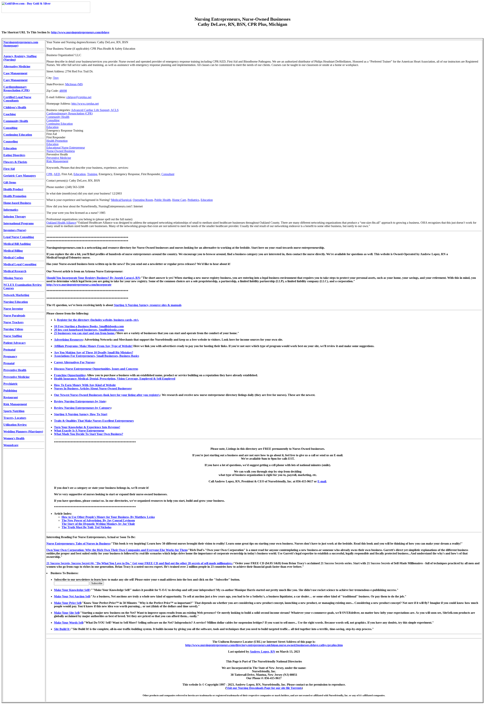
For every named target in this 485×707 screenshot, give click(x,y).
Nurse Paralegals (14, 315)
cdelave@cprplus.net (78, 97)
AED (57, 174)
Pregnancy (10, 356)
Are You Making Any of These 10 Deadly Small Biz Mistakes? (93, 352)
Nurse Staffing (12, 336)
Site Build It (62, 629)
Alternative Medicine (16, 66)
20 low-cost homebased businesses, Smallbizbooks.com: (89, 329)
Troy (56, 77)
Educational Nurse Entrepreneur (65, 147)
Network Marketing (16, 295)
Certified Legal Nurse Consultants (17, 99)
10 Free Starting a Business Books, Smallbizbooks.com (89, 326)
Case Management (15, 73)
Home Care (179, 199)
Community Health (15, 121)
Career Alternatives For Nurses (74, 362)
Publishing (10, 390)
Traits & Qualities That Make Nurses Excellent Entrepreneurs (94, 420)
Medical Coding (13, 257)
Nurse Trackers (13, 322)
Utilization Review (15, 424)
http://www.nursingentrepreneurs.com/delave (80, 32)
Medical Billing (13, 250)
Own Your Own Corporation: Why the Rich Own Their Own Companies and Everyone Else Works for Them (116, 550)
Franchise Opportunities (69, 375)
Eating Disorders (14, 155)
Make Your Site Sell (66, 612)
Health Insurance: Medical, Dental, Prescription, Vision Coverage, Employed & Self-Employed (114, 378)
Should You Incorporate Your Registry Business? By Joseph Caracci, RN (93, 277)
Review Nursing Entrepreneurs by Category (82, 407)
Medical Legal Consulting (19, 264)
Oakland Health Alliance (61, 222)
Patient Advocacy (14, 342)
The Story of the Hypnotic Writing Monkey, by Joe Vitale (98, 523)
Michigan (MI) (74, 84)
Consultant (167, 174)
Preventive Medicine (16, 377)
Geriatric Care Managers (19, 175)
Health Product (13, 189)
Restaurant (10, 397)
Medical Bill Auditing (17, 243)
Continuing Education (17, 134)
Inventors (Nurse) (14, 230)
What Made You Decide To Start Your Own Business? (88, 434)
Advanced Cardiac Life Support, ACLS (95, 110)
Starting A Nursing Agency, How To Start (80, 414)
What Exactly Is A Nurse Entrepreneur (79, 430)
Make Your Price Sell (67, 602)
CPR (49, 174)
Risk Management (15, 404)
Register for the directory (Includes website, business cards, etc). (98, 319)
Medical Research (14, 271)
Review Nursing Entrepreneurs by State (80, 401)
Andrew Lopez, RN (262, 651)
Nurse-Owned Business (60, 151)
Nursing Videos (13, 329)
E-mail (322, 481)
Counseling (10, 141)
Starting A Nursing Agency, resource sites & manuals (147, 305)
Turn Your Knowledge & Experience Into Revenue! (87, 427)
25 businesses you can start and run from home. (84, 333)
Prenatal (8, 363)
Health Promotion (14, 196)
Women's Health (13, 438)
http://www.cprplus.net (85, 103)
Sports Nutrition (13, 411)
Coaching (9, 114)
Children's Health (14, 107)
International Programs (18, 223)
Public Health (162, 199)
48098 (63, 90)
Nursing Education (15, 301)
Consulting (10, 127)
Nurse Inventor (13, 308)
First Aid (9, 168)
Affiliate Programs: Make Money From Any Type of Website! (93, 346)
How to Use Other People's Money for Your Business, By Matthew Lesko (108, 517)
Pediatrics (193, 199)
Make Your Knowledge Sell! (72, 590)
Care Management (15, 80)
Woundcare (10, 445)
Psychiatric (10, 383)
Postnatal (9, 349)
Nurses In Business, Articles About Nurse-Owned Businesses (92, 388)
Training (92, 174)
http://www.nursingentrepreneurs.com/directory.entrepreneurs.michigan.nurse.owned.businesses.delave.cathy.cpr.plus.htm (264, 645)
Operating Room (143, 199)
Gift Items (9, 182)
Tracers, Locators (14, 417)
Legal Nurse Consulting (18, 237)
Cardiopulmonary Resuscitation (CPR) (16, 88)
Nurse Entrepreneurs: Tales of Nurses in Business (78, 543)
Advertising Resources (68, 339)
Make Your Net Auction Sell (72, 596)
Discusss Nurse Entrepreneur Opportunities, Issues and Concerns (96, 368)
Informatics (10, 209)
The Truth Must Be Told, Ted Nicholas (86, 527)
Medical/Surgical (121, 199)
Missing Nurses (13, 278)
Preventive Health (14, 370)
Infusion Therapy (14, 216)
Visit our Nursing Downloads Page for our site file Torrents (264, 688)
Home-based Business (17, 203)
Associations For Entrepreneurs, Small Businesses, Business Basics (96, 355)
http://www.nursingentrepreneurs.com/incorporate (78, 284)
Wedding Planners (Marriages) (23, 431)
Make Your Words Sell (68, 622)
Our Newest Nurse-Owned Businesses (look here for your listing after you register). (107, 395)
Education (10, 148)
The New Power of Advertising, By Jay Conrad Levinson (98, 520)
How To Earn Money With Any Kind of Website (85, 385)
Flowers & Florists (15, 162)
